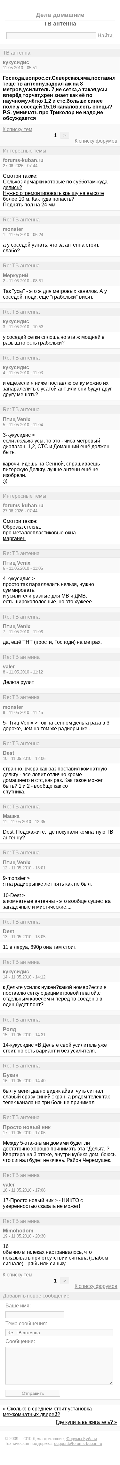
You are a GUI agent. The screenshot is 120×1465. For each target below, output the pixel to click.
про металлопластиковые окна (39, 532)
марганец (14, 538)
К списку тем (17, 129)
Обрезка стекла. (22, 527)
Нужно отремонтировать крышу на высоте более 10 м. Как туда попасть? (53, 196)
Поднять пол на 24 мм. (30, 204)
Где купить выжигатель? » (86, 1422)
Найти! (106, 35)
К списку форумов (96, 141)
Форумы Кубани (81, 1438)
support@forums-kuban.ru (78, 1443)
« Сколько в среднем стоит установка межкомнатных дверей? (47, 1411)
